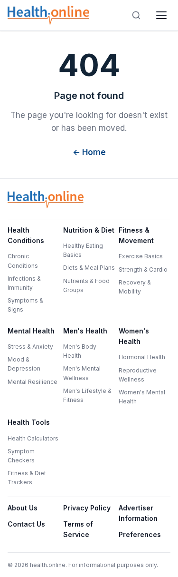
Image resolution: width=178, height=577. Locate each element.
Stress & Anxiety (30, 346)
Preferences (140, 534)
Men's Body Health (79, 351)
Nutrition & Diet (88, 230)
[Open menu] (161, 15)
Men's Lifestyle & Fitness (87, 395)
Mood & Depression (24, 364)
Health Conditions (26, 235)
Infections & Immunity (24, 283)
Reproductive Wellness (138, 375)
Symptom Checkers (21, 456)
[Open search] (136, 15)
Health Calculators (33, 438)
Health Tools (29, 422)
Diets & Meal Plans (89, 267)
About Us (22, 508)
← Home (89, 152)
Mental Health (31, 331)
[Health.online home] (50, 15)
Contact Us (26, 524)
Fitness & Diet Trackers (27, 477)
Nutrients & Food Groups (86, 285)
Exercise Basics (141, 256)
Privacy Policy (87, 508)
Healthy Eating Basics (83, 250)
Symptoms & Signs (25, 305)
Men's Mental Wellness (82, 373)
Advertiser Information (138, 513)
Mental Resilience (32, 381)
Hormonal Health (142, 357)
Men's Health (85, 331)
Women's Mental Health (142, 397)
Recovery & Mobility (135, 287)
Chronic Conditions (23, 261)
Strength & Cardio (143, 269)
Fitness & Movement (136, 235)
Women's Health (134, 336)
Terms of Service (78, 529)
